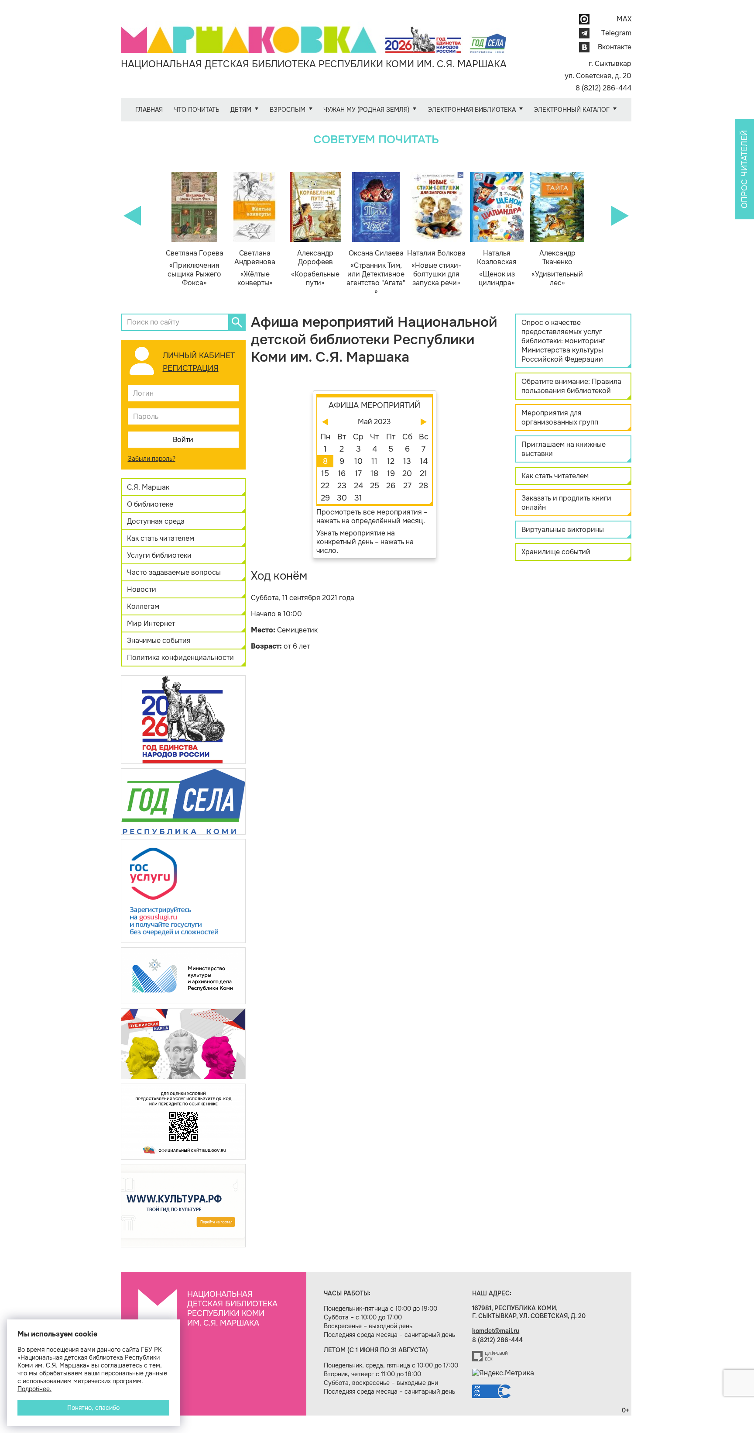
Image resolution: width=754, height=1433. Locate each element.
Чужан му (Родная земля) (366, 110)
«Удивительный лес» (557, 268)
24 (358, 485)
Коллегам (143, 606)
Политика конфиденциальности (180, 657)
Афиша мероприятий (374, 405)
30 (342, 498)
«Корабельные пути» (315, 268)
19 (391, 473)
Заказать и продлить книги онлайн (566, 503)
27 (407, 485)
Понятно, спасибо (93, 1408)
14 (424, 461)
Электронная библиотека (472, 110)
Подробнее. (34, 1389)
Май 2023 (374, 421)
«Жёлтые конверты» (254, 268)
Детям (240, 110)
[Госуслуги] (183, 890)
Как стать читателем (160, 538)
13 (407, 461)
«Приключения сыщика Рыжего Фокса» (194, 268)
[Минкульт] (183, 975)
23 (341, 485)
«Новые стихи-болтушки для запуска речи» (436, 268)
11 (374, 461)
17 (358, 473)
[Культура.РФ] (183, 1205)
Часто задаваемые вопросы (174, 572)
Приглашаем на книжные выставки (563, 449)
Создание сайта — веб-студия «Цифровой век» (490, 1356)
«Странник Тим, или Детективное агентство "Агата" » (375, 272)
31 (358, 498)
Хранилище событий (555, 551)
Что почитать (196, 110)
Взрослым (287, 110)
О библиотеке (150, 504)
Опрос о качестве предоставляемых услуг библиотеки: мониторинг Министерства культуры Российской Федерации (563, 341)
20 (407, 473)
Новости (141, 589)
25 (374, 485)
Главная (149, 110)
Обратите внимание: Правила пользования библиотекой (571, 386)
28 (423, 485)
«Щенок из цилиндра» (497, 268)
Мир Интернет (151, 623)
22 (325, 485)
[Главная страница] (314, 33)
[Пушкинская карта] (183, 1043)
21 (423, 473)
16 (342, 473)
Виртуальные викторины (562, 529)
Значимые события (159, 640)
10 (358, 461)
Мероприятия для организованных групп (559, 417)
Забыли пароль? (151, 459)
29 (325, 498)
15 (325, 473)
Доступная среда (156, 521)
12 (390, 461)
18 (374, 473)
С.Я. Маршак (148, 487)
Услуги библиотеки (159, 555)
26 (390, 485)
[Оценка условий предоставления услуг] (183, 1121)
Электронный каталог (572, 110)
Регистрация (191, 368)
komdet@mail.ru (495, 1331)
